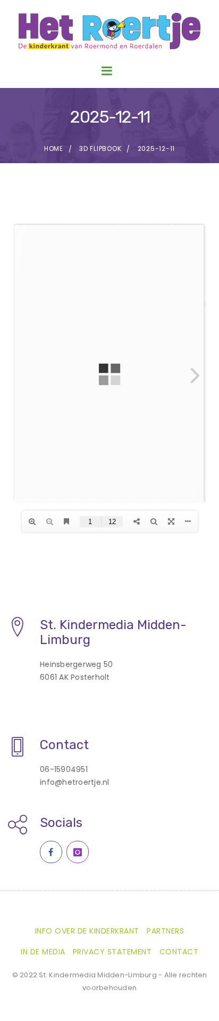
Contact (179, 951)
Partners (165, 931)
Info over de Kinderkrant (87, 931)
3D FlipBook (100, 148)
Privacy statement (112, 951)
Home (53, 148)
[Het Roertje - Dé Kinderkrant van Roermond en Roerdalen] (109, 31)
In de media (43, 951)
